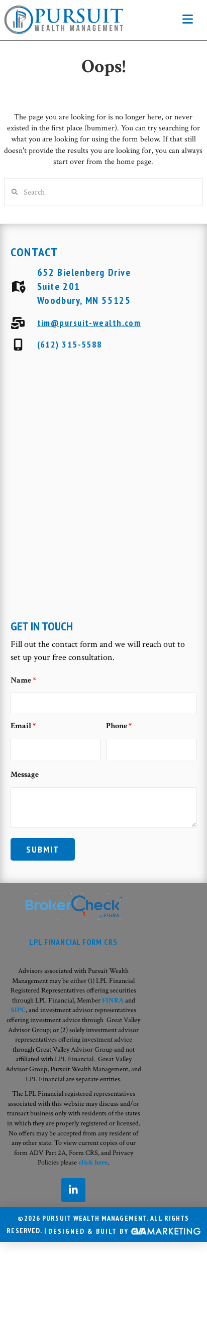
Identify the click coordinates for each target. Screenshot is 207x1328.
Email (23, 726)
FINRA (113, 1000)
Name (23, 680)
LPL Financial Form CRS (73, 942)
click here (93, 1162)
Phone (119, 726)
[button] (187, 19)
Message (25, 774)
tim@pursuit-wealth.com (89, 322)
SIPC (18, 1010)
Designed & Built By (89, 1231)
